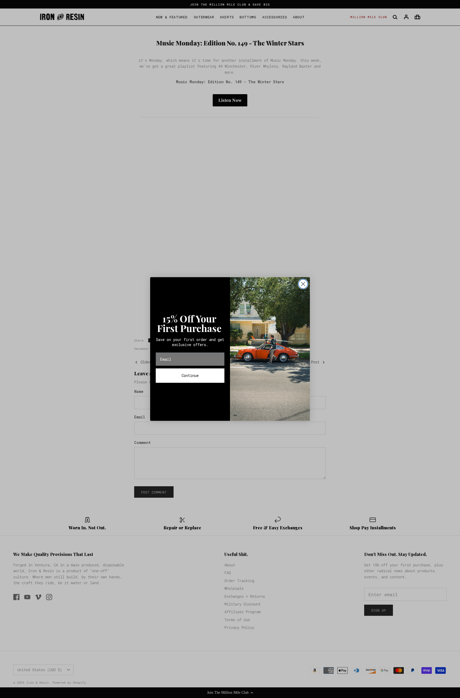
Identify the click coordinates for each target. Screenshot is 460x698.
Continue (190, 375)
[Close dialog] (303, 284)
